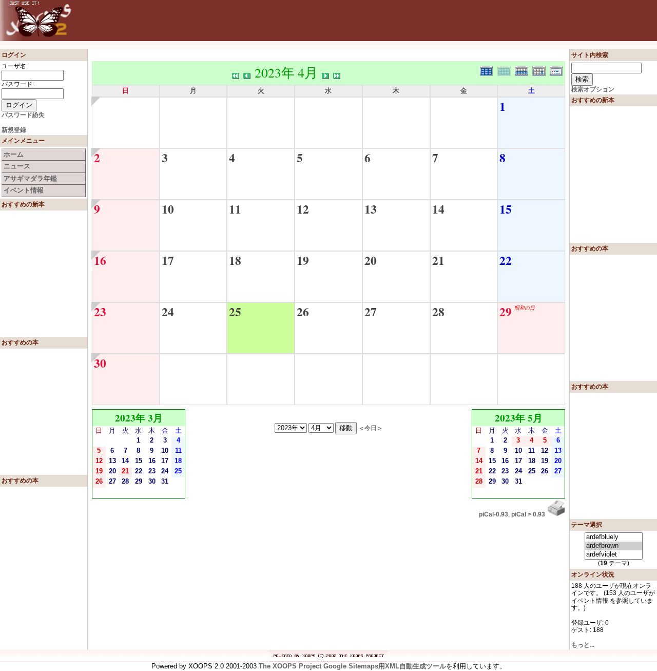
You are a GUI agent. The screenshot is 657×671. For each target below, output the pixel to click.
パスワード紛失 (23, 115)
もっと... (582, 644)
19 (303, 260)
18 (235, 260)
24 (168, 311)
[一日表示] (541, 69)
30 (100, 363)
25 (235, 311)
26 (303, 311)
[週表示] (523, 69)
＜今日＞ (370, 428)
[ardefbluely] (613, 537)
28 (438, 311)
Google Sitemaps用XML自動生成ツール (384, 666)
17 (168, 260)
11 (235, 209)
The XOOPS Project (290, 666)
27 (370, 311)
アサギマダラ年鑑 (30, 178)
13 (370, 209)
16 (100, 260)
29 (505, 311)
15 (505, 209)
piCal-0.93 (493, 514)
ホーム (14, 154)
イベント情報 (24, 190)
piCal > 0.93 (528, 514)
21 (438, 260)
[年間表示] (488, 69)
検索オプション (592, 89)
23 (100, 311)
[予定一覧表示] (557, 69)
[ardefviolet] (613, 554)
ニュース (17, 166)
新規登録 (14, 129)
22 (505, 260)
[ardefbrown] (613, 546)
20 (370, 260)
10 (168, 209)
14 (438, 209)
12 (303, 209)
